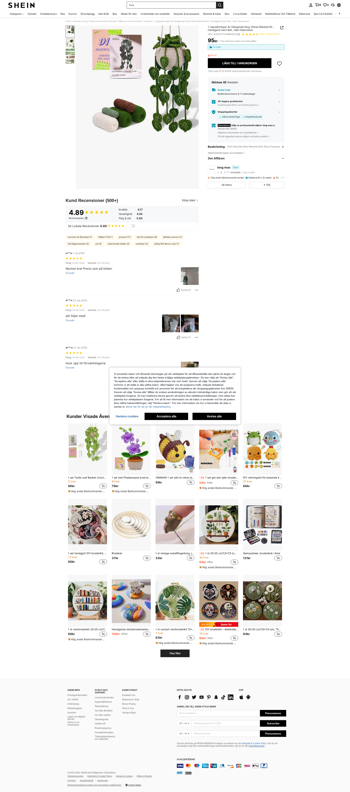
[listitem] (87, 458)
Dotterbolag (73, 704)
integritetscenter (257, 746)
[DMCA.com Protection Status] (188, 772)
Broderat (117, 553)
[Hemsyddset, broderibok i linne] (262, 525)
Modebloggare (74, 708)
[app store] (241, 699)
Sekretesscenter (75, 776)
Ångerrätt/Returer (103, 702)
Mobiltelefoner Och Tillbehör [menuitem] (280, 13)
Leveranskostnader (104, 697)
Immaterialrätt (86, 780)
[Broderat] (131, 525)
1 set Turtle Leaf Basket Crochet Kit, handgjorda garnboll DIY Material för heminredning (87, 477)
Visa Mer (175, 653)
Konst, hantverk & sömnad (103, 21)
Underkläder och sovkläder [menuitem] (155, 13)
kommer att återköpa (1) (80, 237)
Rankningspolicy (103, 728)
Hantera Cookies (124, 776)
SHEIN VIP (100, 723)
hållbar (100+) (105, 237)
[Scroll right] (339, 13)
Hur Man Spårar (103, 715)
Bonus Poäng (129, 704)
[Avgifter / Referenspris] (219, 41)
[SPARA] (279, 63)
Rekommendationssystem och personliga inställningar (94, 785)
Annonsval (102, 780)
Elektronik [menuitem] (304, 13)
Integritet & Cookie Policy (254, 743)
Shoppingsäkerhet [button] (227, 112)
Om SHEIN (72, 699)
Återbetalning (101, 706)
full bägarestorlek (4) (78, 243)
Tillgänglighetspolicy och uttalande (105, 737)
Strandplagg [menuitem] (88, 13)
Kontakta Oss (128, 695)
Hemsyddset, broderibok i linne (261, 553)
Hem (68, 21)
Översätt (70, 273)
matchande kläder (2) (118, 243)
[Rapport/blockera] (196, 290)
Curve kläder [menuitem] (240, 13)
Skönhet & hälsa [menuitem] (212, 13)
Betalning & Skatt (130, 699)
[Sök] (219, 5)
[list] (206, 697)
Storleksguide (101, 719)
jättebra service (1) (172, 237)
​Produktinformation (104, 732)
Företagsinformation (77, 695)
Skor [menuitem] (227, 13)
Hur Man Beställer (104, 710)
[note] (87, 491)
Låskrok (148, 21)
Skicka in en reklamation (73, 723)
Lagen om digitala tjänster (76, 717)
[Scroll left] (335, 13)
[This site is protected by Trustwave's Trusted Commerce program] (179, 772)
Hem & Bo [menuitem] (103, 13)
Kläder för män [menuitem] (129, 13)
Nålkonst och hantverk (129, 21)
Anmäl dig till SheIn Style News (196, 706)
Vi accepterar (186, 759)
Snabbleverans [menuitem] (48, 13)
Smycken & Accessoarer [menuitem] (186, 13)
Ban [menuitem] (115, 13)
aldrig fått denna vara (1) (166, 243)
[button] (332, 5)
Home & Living (80, 21)
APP (241, 690)
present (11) (125, 237)
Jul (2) (98, 243)
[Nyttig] (178, 290)
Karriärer (71, 712)
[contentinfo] (231, 766)
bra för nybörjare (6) (147, 237)
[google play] (248, 699)
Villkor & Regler (144, 776)
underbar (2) (142, 243)
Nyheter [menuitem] (32, 13)
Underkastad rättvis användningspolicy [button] (238, 105)
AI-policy (71, 780)
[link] (318, 5)
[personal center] (311, 5)
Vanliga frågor (129, 712)
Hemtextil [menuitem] (256, 13)
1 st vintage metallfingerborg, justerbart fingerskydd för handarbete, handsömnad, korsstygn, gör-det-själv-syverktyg (175, 553)
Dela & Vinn (128, 708)
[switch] (132, 226)
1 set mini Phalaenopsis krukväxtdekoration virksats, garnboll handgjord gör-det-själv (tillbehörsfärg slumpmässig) (131, 477)
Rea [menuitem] (63, 13)
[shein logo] (21, 5)
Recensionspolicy (76, 218)
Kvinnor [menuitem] (73, 13)
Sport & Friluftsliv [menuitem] (323, 13)
